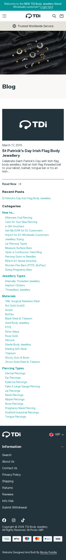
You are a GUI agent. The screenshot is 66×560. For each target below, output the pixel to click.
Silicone (9, 340)
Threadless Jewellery (17, 289)
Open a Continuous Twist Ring (23, 252)
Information (11, 447)
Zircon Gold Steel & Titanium (22, 361)
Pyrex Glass (12, 331)
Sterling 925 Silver (16, 349)
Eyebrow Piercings (16, 382)
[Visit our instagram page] (13, 520)
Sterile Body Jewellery (18, 344)
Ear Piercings (13, 377)
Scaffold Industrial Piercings (22, 412)
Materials (9, 296)
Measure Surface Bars (18, 248)
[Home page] (33, 16)
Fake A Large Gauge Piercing (22, 386)
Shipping (7, 481)
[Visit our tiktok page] (23, 520)
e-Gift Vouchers (14, 226)
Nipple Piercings (15, 399)
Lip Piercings (12, 390)
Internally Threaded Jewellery (22, 281)
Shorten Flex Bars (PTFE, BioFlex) (25, 265)
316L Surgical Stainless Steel (22, 301)
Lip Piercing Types (16, 243)
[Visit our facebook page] (4, 520)
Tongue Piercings (15, 416)
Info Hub (8, 501)
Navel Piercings (14, 395)
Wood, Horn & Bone (17, 357)
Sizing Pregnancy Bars (18, 269)
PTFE (8, 327)
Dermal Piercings (15, 373)
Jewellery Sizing (14, 239)
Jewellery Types (13, 276)
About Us (8, 461)
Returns (7, 488)
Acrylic (9, 310)
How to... (8, 212)
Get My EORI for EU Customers (24, 230)
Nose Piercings (14, 403)
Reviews (7, 494)
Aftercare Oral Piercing (18, 217)
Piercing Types (13, 368)
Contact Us (9, 468)
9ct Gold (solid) (15, 305)
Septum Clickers (15, 285)
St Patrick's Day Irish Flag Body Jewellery (26, 198)
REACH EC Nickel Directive (20, 261)
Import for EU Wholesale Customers (27, 235)
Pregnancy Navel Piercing (20, 408)
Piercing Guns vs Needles (20, 256)
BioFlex (9, 314)
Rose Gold (11, 336)
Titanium (10, 353)
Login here (46, 7)
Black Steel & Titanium (18, 318)
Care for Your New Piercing (21, 222)
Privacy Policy (11, 474)
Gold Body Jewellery (17, 323)
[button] (12, 16)
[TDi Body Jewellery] (11, 435)
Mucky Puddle (48, 552)
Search (7, 455)
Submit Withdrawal (14, 507)
